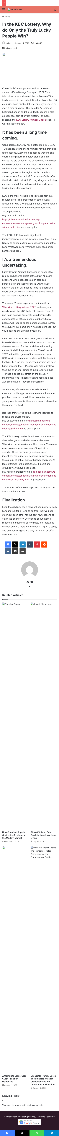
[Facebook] (8, 544)
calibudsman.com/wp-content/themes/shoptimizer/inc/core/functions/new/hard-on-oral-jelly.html (29, 475)
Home (7, 16)
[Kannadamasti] (15, 9)
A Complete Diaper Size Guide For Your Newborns (14, 1078)
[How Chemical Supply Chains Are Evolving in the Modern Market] (15, 716)
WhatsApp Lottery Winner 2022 (19, 307)
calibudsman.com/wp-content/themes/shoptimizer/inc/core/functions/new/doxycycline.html (29, 424)
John (8, 43)
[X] (15, 544)
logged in (19, 1105)
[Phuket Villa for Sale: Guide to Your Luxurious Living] (44, 716)
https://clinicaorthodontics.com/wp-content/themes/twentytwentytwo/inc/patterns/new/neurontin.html (29, 223)
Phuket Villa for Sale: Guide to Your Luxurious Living (43, 835)
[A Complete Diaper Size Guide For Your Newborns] (15, 959)
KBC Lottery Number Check (31, 119)
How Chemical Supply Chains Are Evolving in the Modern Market (14, 835)
